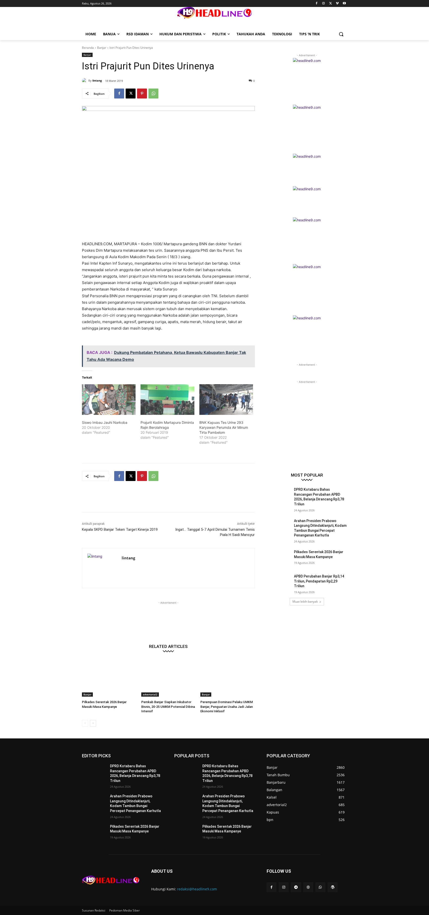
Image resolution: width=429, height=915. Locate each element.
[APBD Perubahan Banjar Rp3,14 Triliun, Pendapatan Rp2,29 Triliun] (279, 582)
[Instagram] (323, 3)
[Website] (308, 887)
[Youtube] (344, 3)
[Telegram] (296, 887)
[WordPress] (332, 887)
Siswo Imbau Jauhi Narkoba (104, 422)
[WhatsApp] (153, 93)
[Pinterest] (142, 93)
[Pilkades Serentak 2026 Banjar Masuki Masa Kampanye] (109, 678)
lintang (97, 80)
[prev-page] (85, 723)
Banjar (101, 48)
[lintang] (85, 80)
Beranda (88, 48)
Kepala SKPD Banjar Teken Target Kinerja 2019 (120, 529)
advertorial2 (150, 694)
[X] (330, 3)
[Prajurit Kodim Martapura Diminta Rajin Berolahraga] (167, 399)
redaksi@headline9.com (197, 889)
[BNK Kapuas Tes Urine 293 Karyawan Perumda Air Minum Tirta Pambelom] (226, 399)
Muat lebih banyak (305, 601)
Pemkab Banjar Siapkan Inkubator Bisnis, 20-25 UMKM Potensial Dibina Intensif (168, 706)
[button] (341, 34)
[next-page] (93, 723)
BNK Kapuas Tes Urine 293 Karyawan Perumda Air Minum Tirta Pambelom (223, 427)
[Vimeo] (337, 3)
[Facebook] (317, 3)
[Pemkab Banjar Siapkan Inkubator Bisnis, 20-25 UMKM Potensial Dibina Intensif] (168, 678)
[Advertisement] (172, 499)
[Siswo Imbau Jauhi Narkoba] (109, 399)
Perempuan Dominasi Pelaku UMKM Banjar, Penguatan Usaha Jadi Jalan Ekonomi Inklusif (226, 706)
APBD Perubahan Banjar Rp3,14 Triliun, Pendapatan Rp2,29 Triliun (319, 581)
